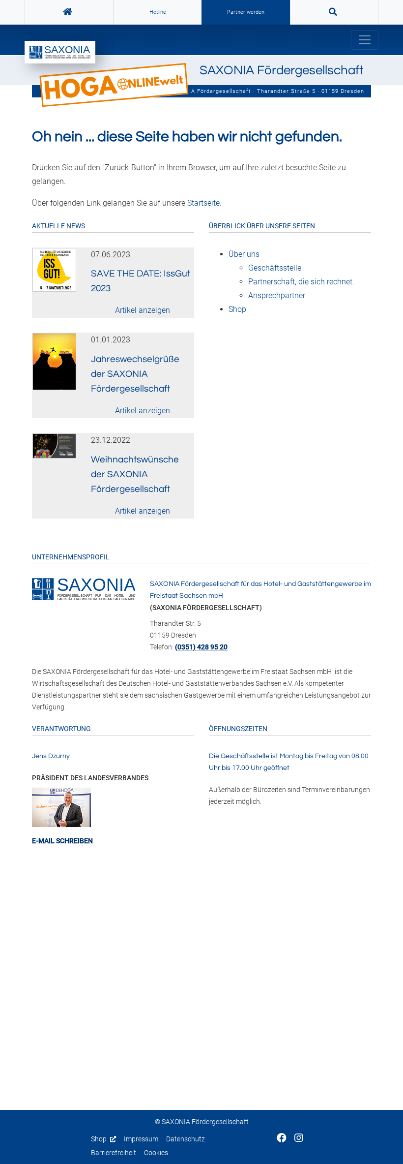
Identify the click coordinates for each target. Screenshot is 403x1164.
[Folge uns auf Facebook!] (282, 1138)
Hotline (157, 12)
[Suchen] (334, 12)
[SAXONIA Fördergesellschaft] (83, 588)
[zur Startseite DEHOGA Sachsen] (69, 12)
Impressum (141, 1139)
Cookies (156, 1153)
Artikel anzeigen (142, 310)
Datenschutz (185, 1139)
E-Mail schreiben (62, 841)
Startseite (203, 203)
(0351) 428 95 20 (201, 647)
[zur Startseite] (60, 52)
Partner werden (245, 12)
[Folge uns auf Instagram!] (298, 1138)
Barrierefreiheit (113, 1153)
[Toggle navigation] (364, 40)
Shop (99, 1139)
